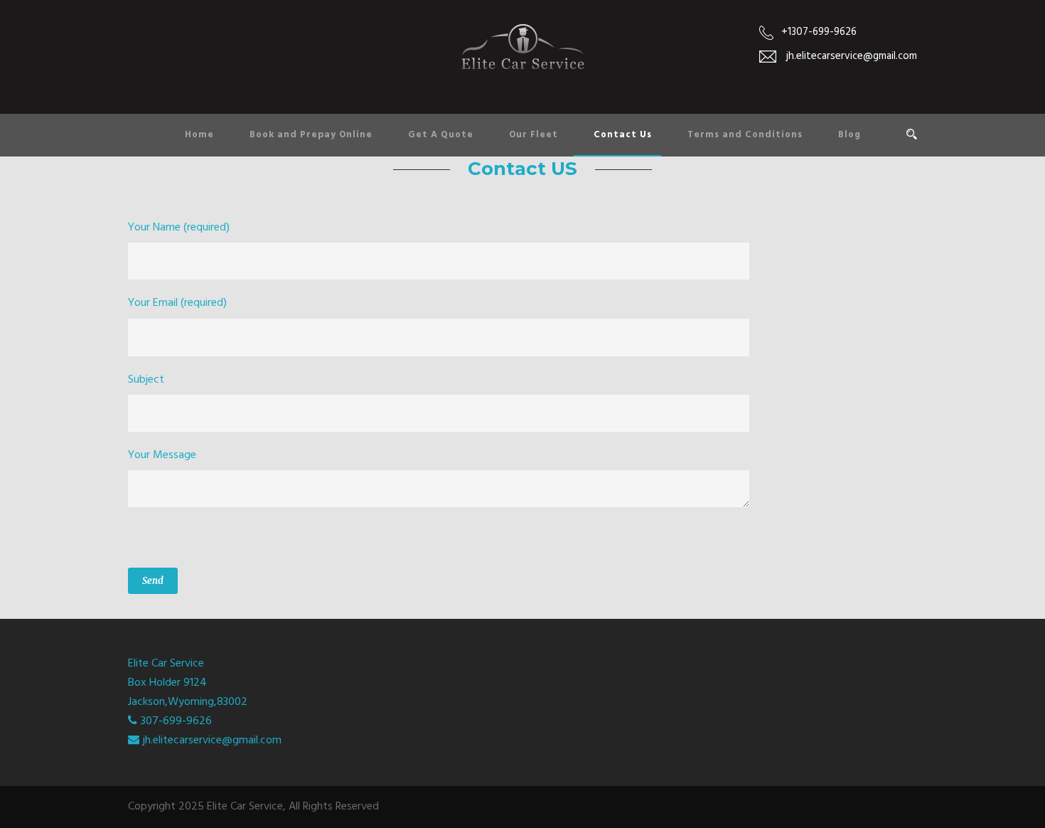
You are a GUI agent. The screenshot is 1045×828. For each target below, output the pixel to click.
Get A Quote (440, 134)
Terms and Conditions (745, 134)
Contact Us (623, 134)
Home (199, 134)
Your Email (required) (177, 303)
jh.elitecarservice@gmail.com (212, 740)
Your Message (162, 455)
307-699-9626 (176, 721)
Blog (849, 134)
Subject (146, 380)
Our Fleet (533, 134)
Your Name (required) (179, 227)
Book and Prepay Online (311, 134)
